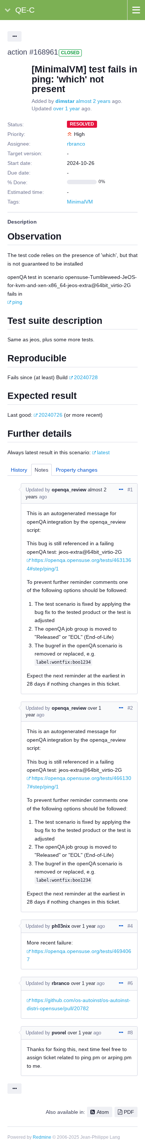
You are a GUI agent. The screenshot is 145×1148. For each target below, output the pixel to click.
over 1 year (66, 108)
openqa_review (69, 489)
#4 (130, 926)
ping (17, 302)
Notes (41, 470)
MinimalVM (80, 202)
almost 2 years (93, 101)
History (19, 470)
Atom (103, 1112)
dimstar (64, 101)
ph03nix (61, 926)
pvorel (59, 1032)
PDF (129, 1112)
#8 (130, 1032)
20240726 (50, 415)
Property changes (76, 470)
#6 (130, 983)
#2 (130, 708)
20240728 (86, 377)
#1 (130, 489)
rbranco (76, 144)
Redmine (42, 1137)
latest (103, 452)
